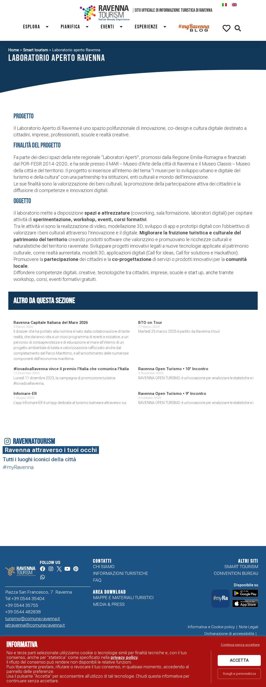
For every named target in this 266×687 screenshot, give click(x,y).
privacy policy (124, 657)
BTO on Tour (150, 322)
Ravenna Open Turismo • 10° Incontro (173, 369)
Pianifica (70, 27)
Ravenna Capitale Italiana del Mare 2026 (51, 322)
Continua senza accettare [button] (240, 645)
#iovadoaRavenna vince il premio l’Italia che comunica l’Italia (71, 369)
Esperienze (146, 27)
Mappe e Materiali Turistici (123, 597)
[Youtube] (67, 569)
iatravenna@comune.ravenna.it (35, 625)
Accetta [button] (239, 660)
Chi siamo (104, 566)
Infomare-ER (25, 393)
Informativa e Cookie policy (211, 627)
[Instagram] (51, 569)
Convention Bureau (236, 573)
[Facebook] (42, 569)
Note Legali (248, 627)
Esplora (31, 27)
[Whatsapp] (42, 577)
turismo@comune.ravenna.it (32, 618)
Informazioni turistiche (120, 573)
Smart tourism (35, 50)
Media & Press (109, 604)
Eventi (107, 27)
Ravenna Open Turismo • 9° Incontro (172, 393)
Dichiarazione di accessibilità (229, 633)
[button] (238, 28)
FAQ (97, 580)
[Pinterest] (76, 569)
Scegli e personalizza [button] (239, 674)
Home (13, 50)
